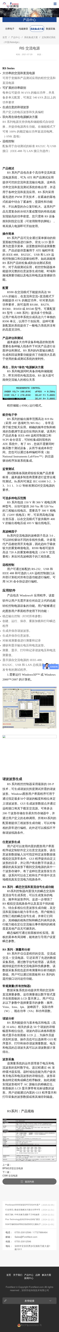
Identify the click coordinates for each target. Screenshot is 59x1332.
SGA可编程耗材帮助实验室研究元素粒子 (23, 1224)
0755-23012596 (23, 1232)
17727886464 (40, 1232)
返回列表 (29, 1181)
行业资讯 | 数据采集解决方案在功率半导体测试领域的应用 (22, 1209)
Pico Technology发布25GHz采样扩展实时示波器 (22, 1219)
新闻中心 (28, 1278)
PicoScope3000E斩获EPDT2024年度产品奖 (22, 1204)
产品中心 (15, 37)
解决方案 (46, 1274)
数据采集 (50, 28)
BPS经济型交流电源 (12, 1168)
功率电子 (9, 28)
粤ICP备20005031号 (31, 1325)
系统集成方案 (37, 28)
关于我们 (17, 1274)
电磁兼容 (23, 28)
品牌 (37, 1274)
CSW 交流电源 (10, 1175)
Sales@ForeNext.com (26, 1236)
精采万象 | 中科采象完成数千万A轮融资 (22, 1214)
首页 (4, 37)
